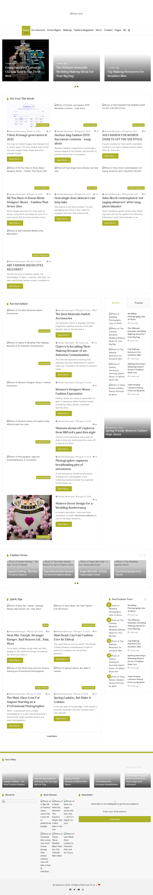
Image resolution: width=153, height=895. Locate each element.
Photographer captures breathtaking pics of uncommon (72, 465)
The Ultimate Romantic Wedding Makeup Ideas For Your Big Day (75, 72)
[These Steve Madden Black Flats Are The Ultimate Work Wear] (57, 844)
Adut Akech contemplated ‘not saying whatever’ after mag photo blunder (122, 202)
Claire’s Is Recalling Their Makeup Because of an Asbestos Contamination (73, 351)
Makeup (67, 30)
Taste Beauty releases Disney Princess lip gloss (136, 387)
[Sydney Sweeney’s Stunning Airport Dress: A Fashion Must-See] (117, 372)
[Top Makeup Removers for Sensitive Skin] (127, 60)
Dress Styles (54, 30)
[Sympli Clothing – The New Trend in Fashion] (23, 569)
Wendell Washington (17, 131)
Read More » (15, 159)
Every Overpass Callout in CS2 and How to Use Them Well (23, 72)
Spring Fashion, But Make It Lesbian (72, 700)
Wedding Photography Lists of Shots (136, 316)
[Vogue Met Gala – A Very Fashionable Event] (94, 569)
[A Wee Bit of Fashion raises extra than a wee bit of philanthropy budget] (45, 814)
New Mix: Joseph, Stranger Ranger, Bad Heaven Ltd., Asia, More (28, 639)
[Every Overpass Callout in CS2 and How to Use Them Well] (25, 60)
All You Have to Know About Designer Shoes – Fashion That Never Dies (27, 202)
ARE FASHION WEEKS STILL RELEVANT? (25, 267)
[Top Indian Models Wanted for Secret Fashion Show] (59, 569)
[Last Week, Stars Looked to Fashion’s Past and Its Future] (69, 843)
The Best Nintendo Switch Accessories (73, 316)
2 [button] (77, 86)
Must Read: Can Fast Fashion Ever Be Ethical (73, 637)
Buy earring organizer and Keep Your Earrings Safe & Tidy (45, 781)
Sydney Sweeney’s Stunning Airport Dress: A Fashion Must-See (137, 368)
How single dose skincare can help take (75, 200)
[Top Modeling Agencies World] (130, 569)
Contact (108, 30)
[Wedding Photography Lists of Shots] (117, 318)
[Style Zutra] (76, 13)
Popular (139, 302)
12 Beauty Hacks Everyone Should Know (127, 433)
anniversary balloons (84, 515)
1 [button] (75, 86)
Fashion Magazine (84, 30)
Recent (116, 302)
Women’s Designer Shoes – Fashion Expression (74, 391)
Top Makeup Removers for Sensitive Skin (125, 74)
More (99, 30)
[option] (25, 60)
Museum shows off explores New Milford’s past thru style (76, 430)
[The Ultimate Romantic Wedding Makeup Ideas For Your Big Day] (76, 60)
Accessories (38, 30)
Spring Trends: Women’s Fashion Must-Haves (76, 781)
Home (26, 30)
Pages (118, 30)
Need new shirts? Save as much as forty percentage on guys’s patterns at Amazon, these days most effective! (137, 777)
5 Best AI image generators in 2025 (27, 137)
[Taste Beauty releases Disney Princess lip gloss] (117, 389)
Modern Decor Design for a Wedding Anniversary (74, 505)
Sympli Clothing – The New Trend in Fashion (14, 783)
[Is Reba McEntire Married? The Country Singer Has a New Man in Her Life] (57, 815)
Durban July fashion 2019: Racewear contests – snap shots (73, 139)
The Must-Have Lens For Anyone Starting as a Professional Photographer (26, 702)
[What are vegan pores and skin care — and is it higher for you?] (69, 812)
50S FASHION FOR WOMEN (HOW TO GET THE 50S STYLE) (122, 137)
